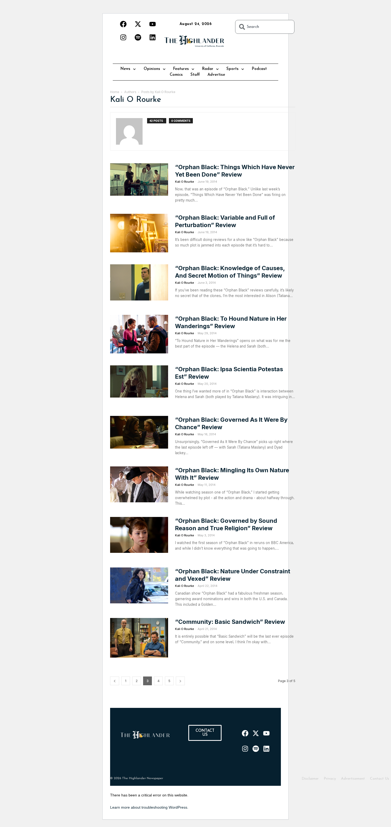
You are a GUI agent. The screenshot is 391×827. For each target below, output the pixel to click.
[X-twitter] (137, 24)
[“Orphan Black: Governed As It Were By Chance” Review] (139, 432)
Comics (176, 75)
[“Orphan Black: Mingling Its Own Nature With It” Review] (139, 484)
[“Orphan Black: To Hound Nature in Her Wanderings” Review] (139, 334)
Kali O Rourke (184, 181)
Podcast (259, 69)
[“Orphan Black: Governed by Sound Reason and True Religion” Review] (139, 535)
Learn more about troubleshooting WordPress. (149, 807)
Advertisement (353, 779)
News (125, 69)
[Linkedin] (152, 37)
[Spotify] (137, 37)
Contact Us (379, 779)
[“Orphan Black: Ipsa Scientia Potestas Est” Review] (139, 381)
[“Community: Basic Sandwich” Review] (139, 638)
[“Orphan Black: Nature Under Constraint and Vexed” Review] (139, 585)
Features (181, 69)
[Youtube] (152, 24)
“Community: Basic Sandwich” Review (230, 621)
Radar (207, 69)
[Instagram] (123, 37)
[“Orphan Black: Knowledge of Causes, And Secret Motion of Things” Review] (139, 282)
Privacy (330, 779)
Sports (232, 69)
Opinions (152, 69)
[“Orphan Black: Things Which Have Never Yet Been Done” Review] (139, 179)
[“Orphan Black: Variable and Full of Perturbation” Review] (139, 233)
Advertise (216, 75)
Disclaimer (310, 779)
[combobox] (264, 27)
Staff (195, 75)
